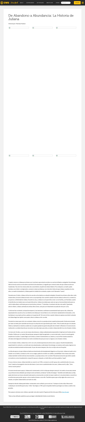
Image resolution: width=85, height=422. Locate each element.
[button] (83, 3)
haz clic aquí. (65, 392)
